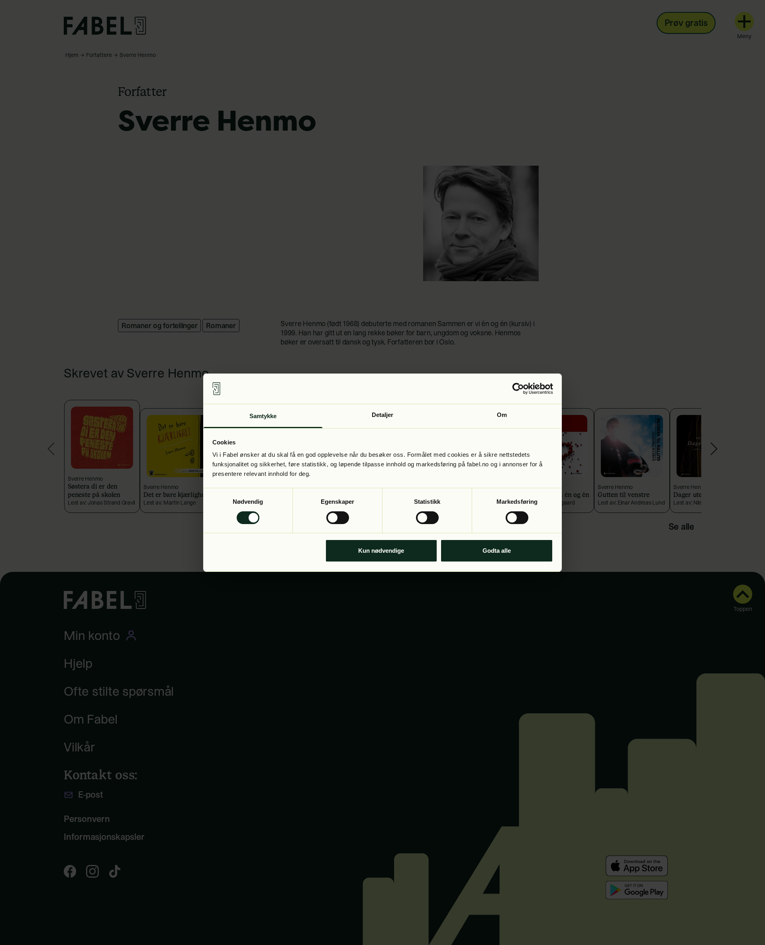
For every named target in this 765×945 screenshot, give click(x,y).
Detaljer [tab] (383, 414)
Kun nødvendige (381, 550)
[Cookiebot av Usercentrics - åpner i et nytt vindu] (518, 389)
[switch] (337, 517)
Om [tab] (502, 414)
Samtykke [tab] (263, 416)
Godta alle (497, 550)
